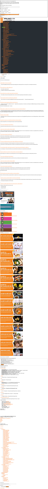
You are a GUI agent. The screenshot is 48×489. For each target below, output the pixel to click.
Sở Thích (9, 12)
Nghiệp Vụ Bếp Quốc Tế (6, 24)
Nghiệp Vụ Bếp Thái (5, 27)
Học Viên (3, 65)
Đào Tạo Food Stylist (6, 32)
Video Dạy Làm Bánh (6, 48)
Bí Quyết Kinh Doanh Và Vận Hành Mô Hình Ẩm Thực (10, 35)
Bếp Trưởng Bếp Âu (5, 23)
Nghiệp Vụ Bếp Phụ (5, 30)
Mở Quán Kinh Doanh (6, 38)
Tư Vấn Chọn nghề (5, 71)
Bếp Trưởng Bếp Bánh (6, 40)
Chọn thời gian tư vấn (3, 362)
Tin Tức (3, 68)
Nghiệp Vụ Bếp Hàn (5, 26)
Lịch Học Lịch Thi (5, 66)
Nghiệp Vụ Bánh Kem (6, 42)
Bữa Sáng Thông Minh (6, 57)
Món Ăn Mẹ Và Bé (5, 62)
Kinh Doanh (2, 12)
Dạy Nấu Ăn (3, 21)
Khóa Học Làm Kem (5, 55)
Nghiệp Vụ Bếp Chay (6, 28)
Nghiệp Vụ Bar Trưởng (6, 49)
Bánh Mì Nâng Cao (5, 45)
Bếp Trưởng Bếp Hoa (6, 31)
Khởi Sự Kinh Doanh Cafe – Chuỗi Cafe (8, 54)
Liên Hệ (1, 412)
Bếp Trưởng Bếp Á (5, 432)
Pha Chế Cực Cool (5, 59)
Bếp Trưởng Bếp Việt (6, 25)
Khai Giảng (3, 473)
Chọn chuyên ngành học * (4, 360)
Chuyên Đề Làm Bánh (6, 47)
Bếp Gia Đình (3, 56)
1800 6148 (1, 417)
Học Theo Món (5, 37)
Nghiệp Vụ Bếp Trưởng (6, 22)
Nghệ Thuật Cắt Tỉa (5, 36)
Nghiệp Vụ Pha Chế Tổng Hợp (7, 461)
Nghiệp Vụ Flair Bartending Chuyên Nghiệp (8, 51)
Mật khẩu (1, 485)
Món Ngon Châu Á (5, 61)
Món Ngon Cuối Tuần (6, 58)
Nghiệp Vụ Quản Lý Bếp (6, 437)
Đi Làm (6, 12)
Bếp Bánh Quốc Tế (5, 449)
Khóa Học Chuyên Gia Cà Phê (7, 53)
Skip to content (2, 17)
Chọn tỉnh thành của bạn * (4, 363)
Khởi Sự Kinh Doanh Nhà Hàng (7, 34)
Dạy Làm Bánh (4, 39)
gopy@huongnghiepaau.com (7, 403)
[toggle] (0, 81)
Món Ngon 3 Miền (5, 63)
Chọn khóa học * (3, 361)
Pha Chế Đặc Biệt (5, 52)
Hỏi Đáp (4, 67)
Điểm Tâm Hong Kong (6, 60)
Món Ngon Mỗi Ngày (4, 64)
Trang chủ (1, 76)
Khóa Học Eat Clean (5, 444)
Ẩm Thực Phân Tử (5, 70)
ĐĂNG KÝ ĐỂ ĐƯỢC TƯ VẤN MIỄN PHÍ (5, 418)
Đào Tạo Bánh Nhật (5, 43)
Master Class (5, 33)
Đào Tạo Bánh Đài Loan (6, 44)
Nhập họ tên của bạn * (4, 359)
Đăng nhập (7, 486)
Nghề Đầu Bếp (5, 72)
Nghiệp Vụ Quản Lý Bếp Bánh (7, 41)
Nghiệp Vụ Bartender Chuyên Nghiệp (8, 50)
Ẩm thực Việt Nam (5, 69)
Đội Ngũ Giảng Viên (2, 413)
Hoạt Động (4, 478)
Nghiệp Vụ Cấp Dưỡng (6, 29)
